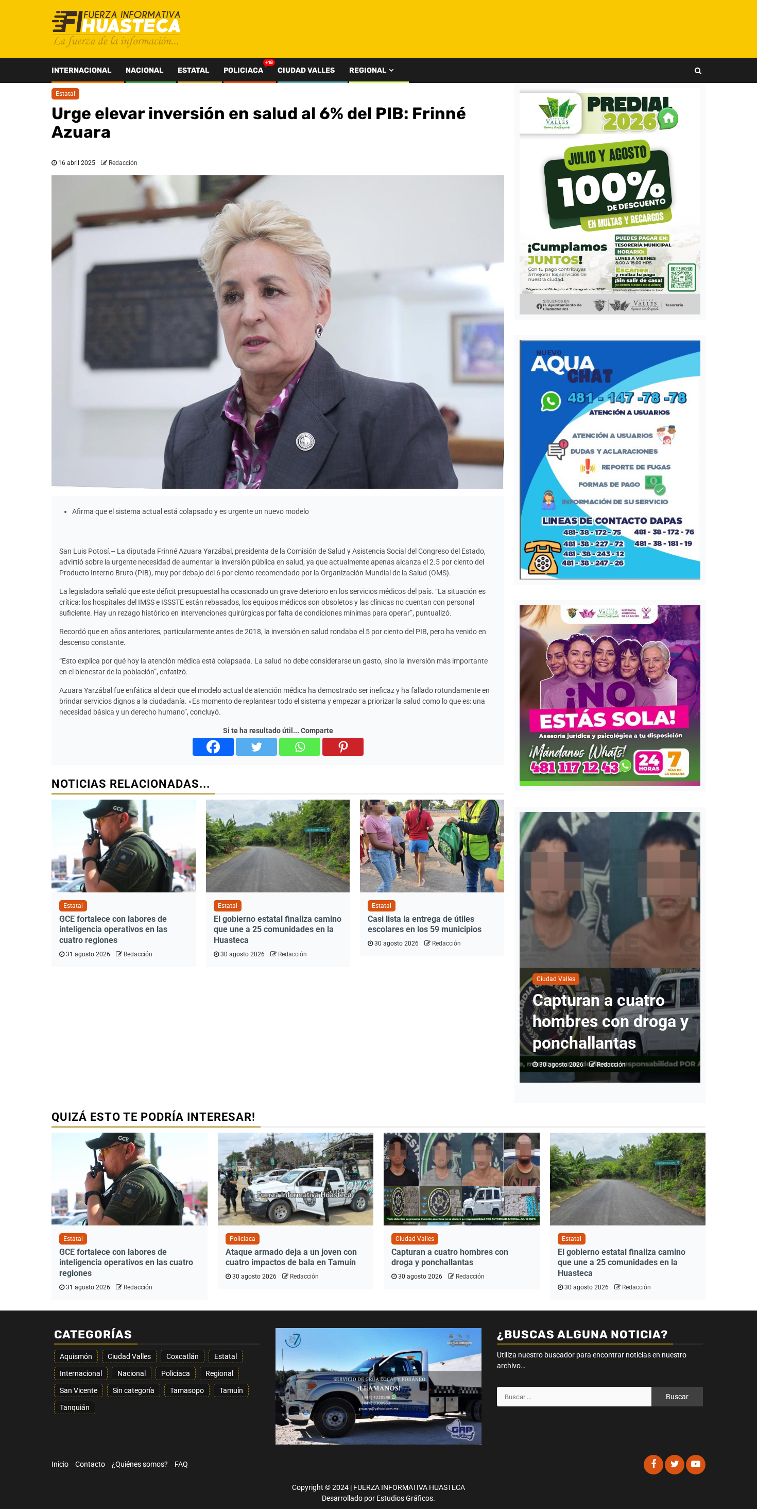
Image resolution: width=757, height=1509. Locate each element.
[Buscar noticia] (698, 70)
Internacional (81, 70)
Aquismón (76, 1356)
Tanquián (75, 1407)
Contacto (90, 1464)
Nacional (144, 70)
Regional (367, 70)
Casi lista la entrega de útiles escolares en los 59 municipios (424, 924)
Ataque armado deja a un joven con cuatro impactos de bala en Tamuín (291, 1257)
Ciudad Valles (306, 70)
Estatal (193, 70)
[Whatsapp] (299, 747)
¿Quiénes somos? (140, 1464)
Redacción (123, 163)
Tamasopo (187, 1390)
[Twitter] (256, 747)
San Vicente (78, 1390)
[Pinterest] (343, 747)
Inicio (59, 1464)
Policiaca (243, 70)
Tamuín (231, 1390)
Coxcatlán (182, 1356)
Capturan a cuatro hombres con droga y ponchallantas (449, 1257)
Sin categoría (133, 1390)
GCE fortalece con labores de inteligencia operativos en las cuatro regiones (113, 930)
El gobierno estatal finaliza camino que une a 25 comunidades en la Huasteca (277, 930)
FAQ (181, 1464)
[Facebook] (213, 747)
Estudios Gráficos (404, 1498)
